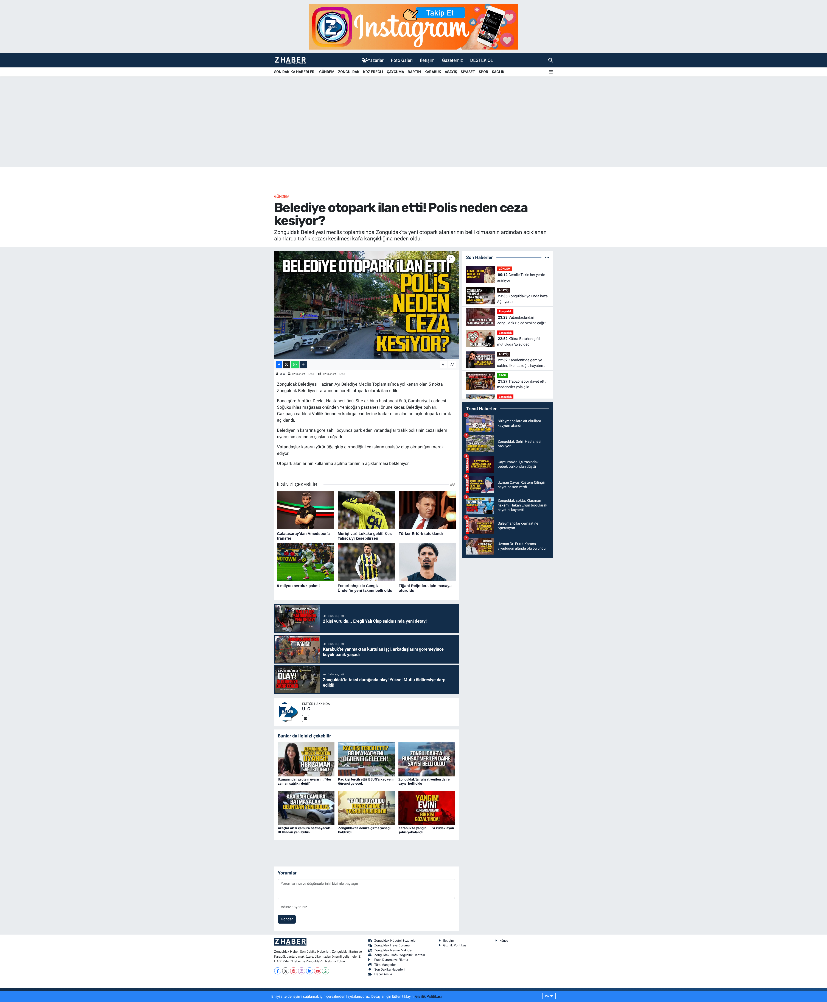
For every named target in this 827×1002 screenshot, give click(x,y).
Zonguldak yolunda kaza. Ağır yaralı (523, 299)
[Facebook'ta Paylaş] (279, 364)
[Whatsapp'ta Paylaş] (295, 364)
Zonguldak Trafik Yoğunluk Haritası (399, 955)
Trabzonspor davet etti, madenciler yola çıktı (521, 384)
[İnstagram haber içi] (413, 26)
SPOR (483, 72)
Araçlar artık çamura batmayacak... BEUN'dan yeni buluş (305, 830)
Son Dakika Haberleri (389, 969)
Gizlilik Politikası (455, 945)
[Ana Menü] (551, 72)
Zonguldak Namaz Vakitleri (393, 950)
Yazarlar (376, 60)
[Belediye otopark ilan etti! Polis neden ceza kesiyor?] (366, 305)
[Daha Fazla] (303, 364)
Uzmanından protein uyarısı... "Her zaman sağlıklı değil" (304, 781)
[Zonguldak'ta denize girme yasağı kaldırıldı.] (366, 808)
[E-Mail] (305, 718)
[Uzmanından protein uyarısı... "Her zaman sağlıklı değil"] (306, 759)
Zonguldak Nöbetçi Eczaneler (395, 941)
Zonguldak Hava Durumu (392, 945)
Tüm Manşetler (385, 965)
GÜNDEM (326, 72)
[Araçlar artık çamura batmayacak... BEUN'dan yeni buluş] (306, 808)
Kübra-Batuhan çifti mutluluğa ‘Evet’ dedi (518, 341)
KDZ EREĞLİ (373, 72)
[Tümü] (547, 257)
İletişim (427, 60)
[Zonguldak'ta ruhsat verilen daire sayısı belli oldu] (426, 759)
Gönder (287, 919)
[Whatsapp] (325, 970)
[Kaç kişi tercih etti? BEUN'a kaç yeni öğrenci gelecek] (366, 759)
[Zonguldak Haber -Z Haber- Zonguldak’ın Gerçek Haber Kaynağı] (290, 60)
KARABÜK (432, 72)
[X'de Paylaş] (286, 364)
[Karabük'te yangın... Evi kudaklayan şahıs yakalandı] (426, 808)
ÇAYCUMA (395, 72)
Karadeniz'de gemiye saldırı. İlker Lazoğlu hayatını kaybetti (520, 363)
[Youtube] (317, 970)
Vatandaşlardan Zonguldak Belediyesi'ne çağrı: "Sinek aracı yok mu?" (521, 320)
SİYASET (468, 72)
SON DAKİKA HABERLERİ (295, 72)
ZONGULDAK (348, 72)
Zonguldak (505, 311)
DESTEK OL (481, 60)
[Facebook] (277, 970)
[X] (285, 970)
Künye (503, 941)
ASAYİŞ (451, 72)
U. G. (283, 374)
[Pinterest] (293, 970)
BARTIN (414, 72)
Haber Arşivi (383, 974)
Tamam (549, 995)
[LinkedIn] (309, 970)
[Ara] (550, 60)
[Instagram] (301, 970)
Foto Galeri (402, 60)
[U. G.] (288, 711)
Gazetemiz (452, 60)
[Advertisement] (413, 133)
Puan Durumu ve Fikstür (391, 960)
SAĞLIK (498, 72)
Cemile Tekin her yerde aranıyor (521, 277)
